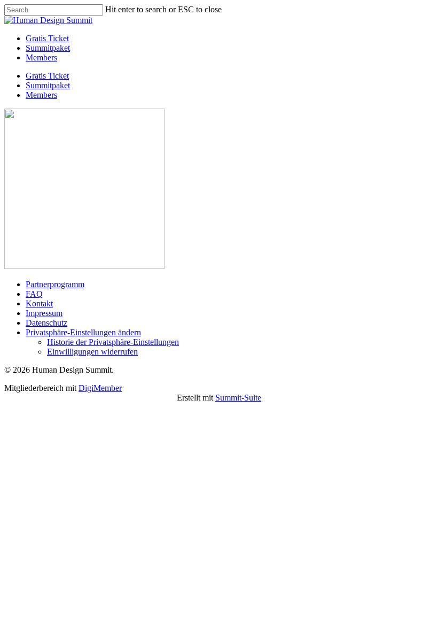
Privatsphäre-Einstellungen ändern (83, 332)
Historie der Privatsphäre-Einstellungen (113, 342)
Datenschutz (46, 322)
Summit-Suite (238, 397)
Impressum (44, 313)
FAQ (34, 293)
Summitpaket (48, 85)
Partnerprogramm (55, 284)
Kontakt (39, 303)
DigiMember (100, 388)
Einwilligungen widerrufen (92, 351)
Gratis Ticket (47, 75)
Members (41, 94)
